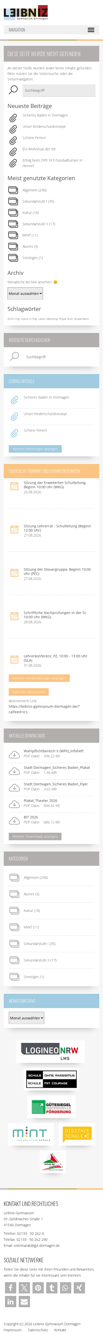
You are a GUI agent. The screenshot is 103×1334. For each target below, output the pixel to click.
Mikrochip (52, 319)
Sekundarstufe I (34, 201)
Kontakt (60, 1329)
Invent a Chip (29, 319)
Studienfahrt (81, 319)
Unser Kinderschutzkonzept (44, 126)
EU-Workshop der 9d (38, 149)
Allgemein (30, 190)
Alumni (27, 246)
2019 (11, 319)
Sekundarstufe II (35, 223)
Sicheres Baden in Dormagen (45, 115)
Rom (70, 319)
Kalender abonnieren (28, 691)
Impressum (13, 1329)
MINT (26, 235)
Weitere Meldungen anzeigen (35, 448)
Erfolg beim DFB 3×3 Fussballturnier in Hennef (52, 163)
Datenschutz (38, 1329)
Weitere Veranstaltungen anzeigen (39, 678)
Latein (42, 319)
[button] (10, 1287)
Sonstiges (30, 257)
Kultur (27, 212)
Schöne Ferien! (34, 137)
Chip (17, 319)
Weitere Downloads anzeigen (35, 836)
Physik (62, 319)
